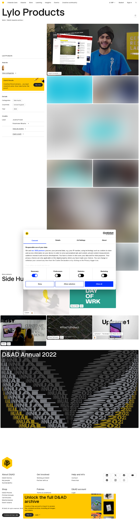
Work (31, 2)
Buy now (38, 85)
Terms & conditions (44, 492)
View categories (8, 73)
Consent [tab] (35, 240)
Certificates (6, 497)
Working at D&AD (43, 478)
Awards (23, 2)
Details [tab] (57, 240)
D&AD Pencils (7, 492)
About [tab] (104, 240)
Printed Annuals (8, 495)
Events (56, 2)
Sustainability (7, 483)
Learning (39, 2)
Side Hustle (17, 100)
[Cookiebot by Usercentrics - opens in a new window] (104, 233)
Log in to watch (53, 73)
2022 (15, 109)
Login (74, 492)
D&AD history (7, 478)
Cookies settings (9, 515)
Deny (40, 284)
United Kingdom (19, 105)
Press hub (75, 480)
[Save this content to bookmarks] (135, 15)
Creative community (69, 2)
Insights (48, 2)
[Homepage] (3, 3)
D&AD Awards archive (15, 20)
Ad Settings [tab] (81, 240)
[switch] (58, 275)
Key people (6, 480)
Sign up (29, 514)
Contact (75, 478)
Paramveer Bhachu (19, 123)
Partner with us (42, 480)
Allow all (99, 284)
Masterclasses (7, 500)
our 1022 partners (38, 250)
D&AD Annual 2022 (29, 354)
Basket (121, 2)
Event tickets (7, 502)
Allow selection (69, 284)
